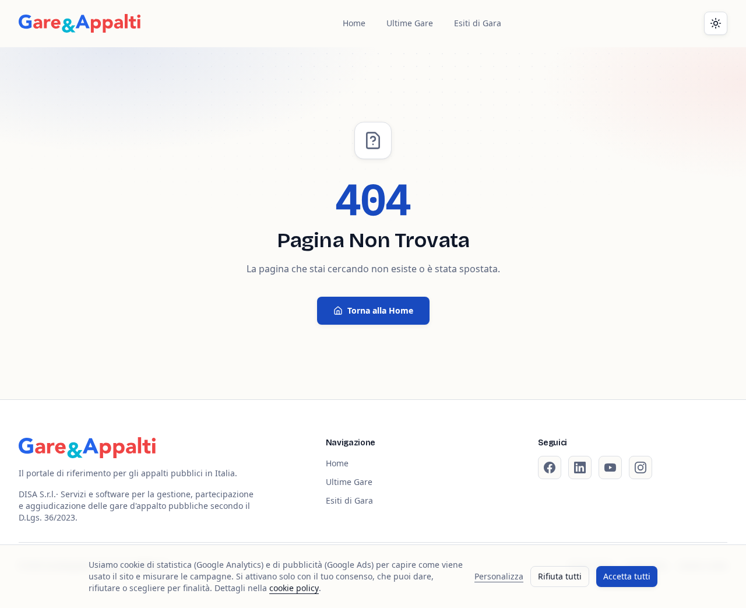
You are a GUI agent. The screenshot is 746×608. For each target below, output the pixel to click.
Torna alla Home (380, 310)
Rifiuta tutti (560, 576)
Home (354, 23)
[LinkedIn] (580, 467)
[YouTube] (610, 467)
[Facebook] (549, 467)
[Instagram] (640, 467)
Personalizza (498, 576)
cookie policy (294, 587)
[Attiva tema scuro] (715, 23)
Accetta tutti (626, 576)
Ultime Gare (409, 23)
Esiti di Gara (477, 23)
